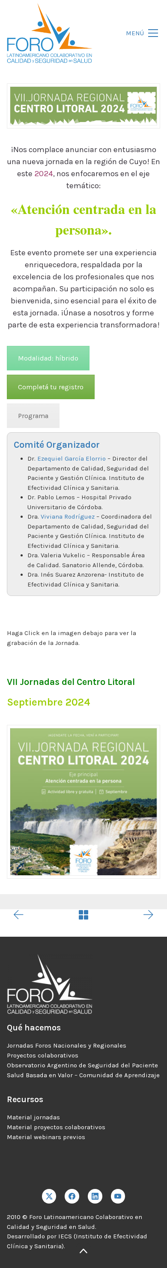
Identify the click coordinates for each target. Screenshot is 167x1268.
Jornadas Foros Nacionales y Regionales (66, 1045)
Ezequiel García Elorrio (71, 458)
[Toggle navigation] (140, 33)
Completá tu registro (51, 387)
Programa (33, 416)
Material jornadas (33, 1117)
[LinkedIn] (95, 1196)
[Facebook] (72, 1196)
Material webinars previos (46, 1137)
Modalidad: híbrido (48, 358)
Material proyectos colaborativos (56, 1127)
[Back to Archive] (83, 915)
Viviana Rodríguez (68, 516)
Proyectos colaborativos (42, 1055)
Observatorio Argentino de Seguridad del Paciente (82, 1065)
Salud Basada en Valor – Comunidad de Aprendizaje (83, 1075)
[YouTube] (118, 1196)
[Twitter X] (49, 1196)
